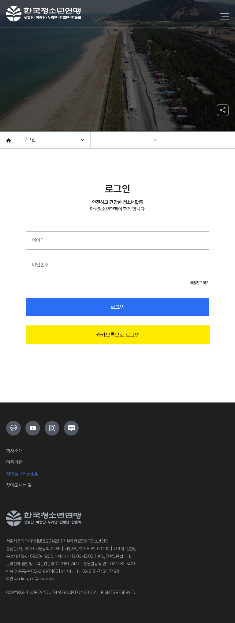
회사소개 (14, 451)
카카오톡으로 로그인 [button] (118, 335)
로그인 (117, 307)
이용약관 (14, 462)
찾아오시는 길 (19, 485)
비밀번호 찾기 (199, 282)
